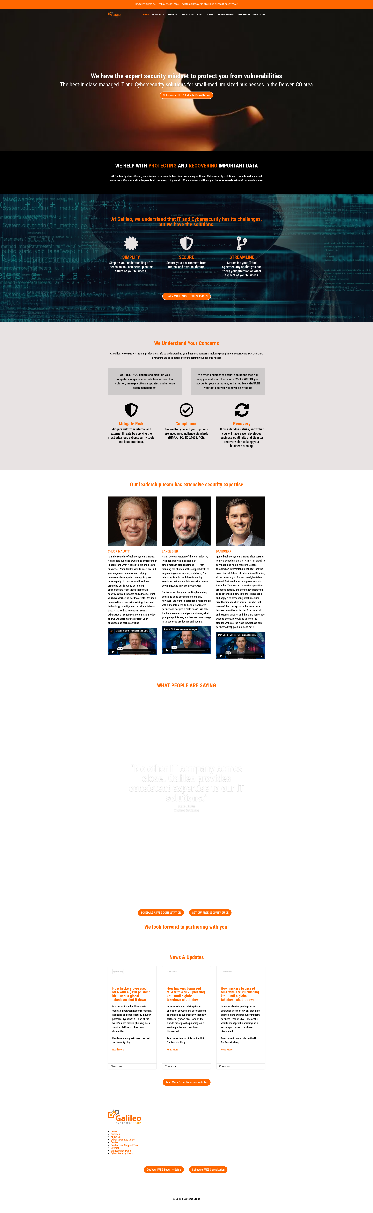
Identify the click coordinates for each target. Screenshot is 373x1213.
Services (156, 15)
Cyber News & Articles (123, 1139)
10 (197, 878)
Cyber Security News (192, 15)
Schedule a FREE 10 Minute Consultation (186, 95)
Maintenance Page (121, 1150)
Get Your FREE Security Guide (164, 1169)
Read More (118, 1049)
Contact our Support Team (125, 1145)
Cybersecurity (118, 971)
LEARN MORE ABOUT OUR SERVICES (187, 296)
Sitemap (115, 1148)
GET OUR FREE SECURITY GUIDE (210, 912)
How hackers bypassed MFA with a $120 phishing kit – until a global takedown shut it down (132, 1017)
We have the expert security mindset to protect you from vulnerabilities (186, 76)
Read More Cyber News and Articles (187, 1082)
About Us (172, 15)
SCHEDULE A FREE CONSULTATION (161, 912)
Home (146, 15)
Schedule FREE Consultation (208, 1169)
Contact (210, 15)
